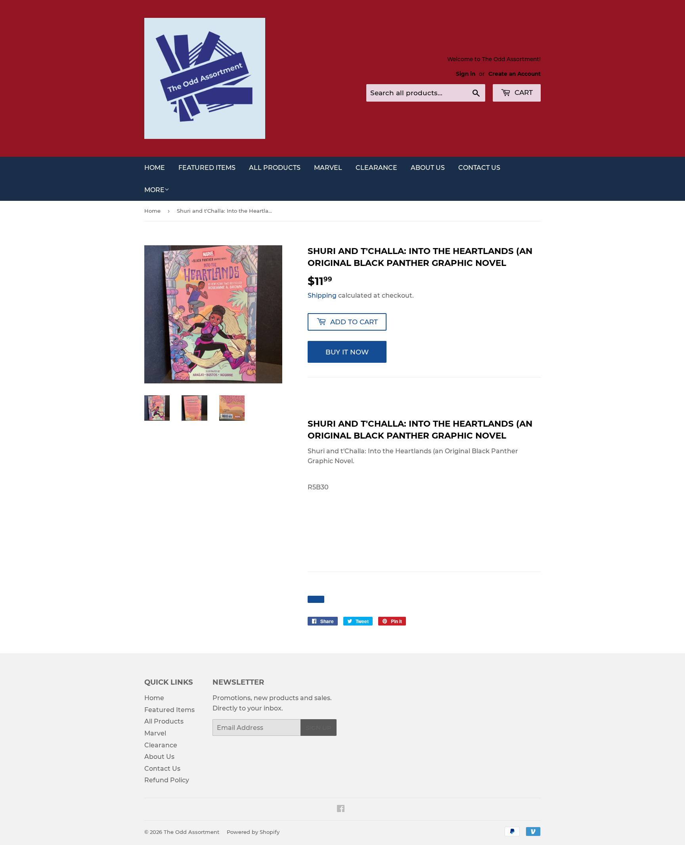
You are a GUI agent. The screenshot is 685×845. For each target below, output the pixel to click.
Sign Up (318, 727)
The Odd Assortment (191, 832)
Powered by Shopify (253, 832)
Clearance (376, 167)
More (154, 190)
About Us (428, 167)
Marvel (328, 167)
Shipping (322, 295)
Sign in (465, 74)
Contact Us (479, 167)
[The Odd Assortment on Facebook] (341, 809)
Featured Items (206, 167)
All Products (274, 167)
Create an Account (514, 74)
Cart (523, 92)
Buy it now (347, 352)
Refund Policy (166, 780)
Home (154, 167)
